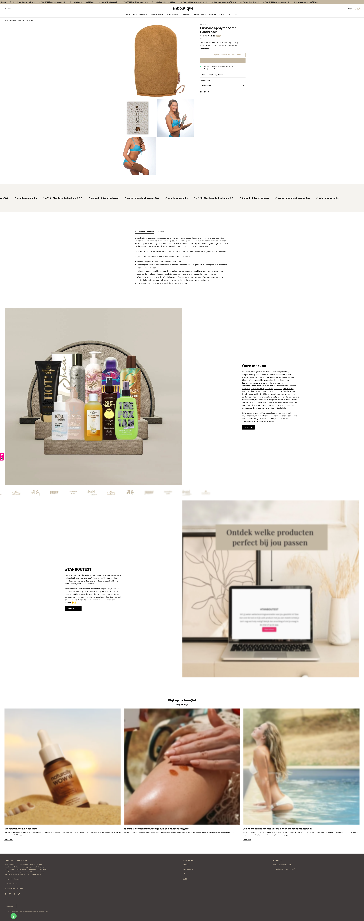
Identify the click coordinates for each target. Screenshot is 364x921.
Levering (163, 231)
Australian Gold (257, 388)
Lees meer (204, 49)
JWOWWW (266, 391)
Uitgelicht (142, 14)
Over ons (221, 14)
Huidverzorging (199, 14)
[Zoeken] (355, 8)
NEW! (135, 14)
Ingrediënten (205, 85)
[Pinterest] (16, 894)
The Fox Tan (288, 388)
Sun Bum (269, 388)
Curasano (278, 388)
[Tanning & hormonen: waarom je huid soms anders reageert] (182, 766)
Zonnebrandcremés (172, 14)
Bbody (259, 394)
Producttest (212, 14)
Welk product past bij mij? (282, 864)
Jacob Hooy (277, 391)
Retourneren (188, 869)
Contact (229, 14)
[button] (248, 427)
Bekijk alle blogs (182, 705)
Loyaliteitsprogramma (145, 231)
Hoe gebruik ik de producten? (284, 869)
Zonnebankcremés (156, 14)
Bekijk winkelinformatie (212, 69)
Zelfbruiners (186, 14)
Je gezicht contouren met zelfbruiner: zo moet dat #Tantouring (277, 828)
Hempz (258, 391)
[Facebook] (7, 894)
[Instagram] (11, 894)
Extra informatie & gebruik (211, 75)
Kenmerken (205, 80)
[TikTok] (20, 894)
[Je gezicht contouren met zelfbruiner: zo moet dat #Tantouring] (301, 766)
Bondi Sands (247, 394)
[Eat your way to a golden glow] (62, 766)
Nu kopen (223, 60)
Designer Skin (248, 391)
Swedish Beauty (289, 391)
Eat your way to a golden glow (20, 828)
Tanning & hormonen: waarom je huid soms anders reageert (156, 828)
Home (128, 14)
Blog (236, 14)
